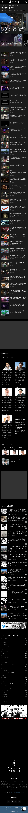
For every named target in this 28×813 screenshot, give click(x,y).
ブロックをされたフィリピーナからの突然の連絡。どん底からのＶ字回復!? (18, 208)
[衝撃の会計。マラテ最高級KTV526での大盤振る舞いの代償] (5, 116)
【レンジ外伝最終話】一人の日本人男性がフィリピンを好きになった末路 (17, 548)
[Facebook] (8, 802)
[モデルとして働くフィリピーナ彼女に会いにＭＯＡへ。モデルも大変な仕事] (5, 151)
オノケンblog (8, 5)
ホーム (2, 5)
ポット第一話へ (5, 410)
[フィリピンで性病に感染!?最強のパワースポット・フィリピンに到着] (5, 306)
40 (25, 551)
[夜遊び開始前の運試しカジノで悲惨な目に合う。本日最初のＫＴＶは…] (5, 299)
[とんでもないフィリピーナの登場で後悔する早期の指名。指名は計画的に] (5, 180)
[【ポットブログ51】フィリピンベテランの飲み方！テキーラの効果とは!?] (4, 615)
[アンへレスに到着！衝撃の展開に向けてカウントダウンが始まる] (5, 54)
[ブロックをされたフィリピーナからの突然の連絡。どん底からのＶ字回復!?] (5, 208)
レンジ (9, 528)
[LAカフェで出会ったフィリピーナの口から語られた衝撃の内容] (5, 145)
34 (25, 574)
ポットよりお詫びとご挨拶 (15, 592)
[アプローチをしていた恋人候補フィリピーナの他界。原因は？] (5, 313)
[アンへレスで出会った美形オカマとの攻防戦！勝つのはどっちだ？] (11, 42)
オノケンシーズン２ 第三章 (17, 10)
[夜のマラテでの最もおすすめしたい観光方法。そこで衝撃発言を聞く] (5, 257)
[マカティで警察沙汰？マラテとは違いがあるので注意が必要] (5, 81)
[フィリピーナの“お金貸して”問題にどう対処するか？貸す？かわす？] (5, 222)
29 (25, 602)
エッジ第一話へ (5, 439)
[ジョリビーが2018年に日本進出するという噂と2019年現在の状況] (5, 285)
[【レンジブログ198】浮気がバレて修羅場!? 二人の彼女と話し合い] (4, 527)
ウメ (9, 574)
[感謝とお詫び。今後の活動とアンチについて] (4, 579)
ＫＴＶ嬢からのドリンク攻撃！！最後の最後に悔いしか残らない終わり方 (18, 229)
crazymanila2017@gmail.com (17, 792)
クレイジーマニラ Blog (14, 807)
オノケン (2, 32)
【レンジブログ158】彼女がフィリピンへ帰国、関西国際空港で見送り (17, 586)
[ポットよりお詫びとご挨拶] (4, 594)
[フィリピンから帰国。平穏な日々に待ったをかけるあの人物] (14, 23)
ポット (9, 514)
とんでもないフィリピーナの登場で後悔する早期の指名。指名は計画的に (18, 180)
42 (25, 528)
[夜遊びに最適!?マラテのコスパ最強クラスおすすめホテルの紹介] (5, 201)
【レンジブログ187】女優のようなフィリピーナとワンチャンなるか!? (17, 540)
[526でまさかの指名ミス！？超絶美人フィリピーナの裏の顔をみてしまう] (5, 187)
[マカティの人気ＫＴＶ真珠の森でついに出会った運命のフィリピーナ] (5, 264)
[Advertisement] (14, 335)
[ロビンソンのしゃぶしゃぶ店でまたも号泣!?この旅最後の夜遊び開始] (5, 236)
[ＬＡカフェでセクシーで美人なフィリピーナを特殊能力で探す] (5, 68)
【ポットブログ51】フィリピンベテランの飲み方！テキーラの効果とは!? (17, 615)
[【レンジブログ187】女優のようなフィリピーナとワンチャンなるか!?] (4, 541)
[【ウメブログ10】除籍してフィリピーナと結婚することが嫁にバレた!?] (4, 571)
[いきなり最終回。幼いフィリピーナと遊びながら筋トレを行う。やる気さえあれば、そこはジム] (4, 519)
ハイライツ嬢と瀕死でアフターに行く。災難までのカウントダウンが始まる (18, 109)
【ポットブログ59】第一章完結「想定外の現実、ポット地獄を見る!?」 (17, 511)
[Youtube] (19, 802)
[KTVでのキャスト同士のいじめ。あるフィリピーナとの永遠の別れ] (5, 61)
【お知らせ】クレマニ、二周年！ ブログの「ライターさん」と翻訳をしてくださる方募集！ (20, 430)
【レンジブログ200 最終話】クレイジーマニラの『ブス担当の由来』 (17, 556)
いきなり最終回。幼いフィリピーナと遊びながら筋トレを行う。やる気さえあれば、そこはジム (17, 518)
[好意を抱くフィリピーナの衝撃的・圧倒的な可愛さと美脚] (5, 130)
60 (25, 514)
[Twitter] (16, 802)
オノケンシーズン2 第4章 (6, 10)
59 (25, 521)
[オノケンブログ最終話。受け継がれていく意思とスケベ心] (4, 534)
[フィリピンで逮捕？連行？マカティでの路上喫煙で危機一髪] (5, 75)
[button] (2, 2)
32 (25, 589)
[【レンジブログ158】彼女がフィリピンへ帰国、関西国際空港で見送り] (4, 586)
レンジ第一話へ (18, 384)
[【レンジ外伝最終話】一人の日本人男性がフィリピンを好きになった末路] (4, 549)
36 (25, 559)
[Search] (26, 2)
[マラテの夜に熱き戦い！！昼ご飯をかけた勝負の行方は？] (5, 159)
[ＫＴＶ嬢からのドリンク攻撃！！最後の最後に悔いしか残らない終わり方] (5, 229)
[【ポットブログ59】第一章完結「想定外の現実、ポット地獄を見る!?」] (4, 511)
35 (25, 565)
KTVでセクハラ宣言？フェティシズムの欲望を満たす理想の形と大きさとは (18, 172)
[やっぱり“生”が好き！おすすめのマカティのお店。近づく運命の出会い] (5, 271)
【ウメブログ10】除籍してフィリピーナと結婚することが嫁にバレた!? (17, 571)
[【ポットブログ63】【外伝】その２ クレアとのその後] (4, 608)
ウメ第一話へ (18, 410)
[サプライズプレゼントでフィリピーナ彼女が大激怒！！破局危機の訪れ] (5, 95)
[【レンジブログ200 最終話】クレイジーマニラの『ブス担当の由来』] (4, 556)
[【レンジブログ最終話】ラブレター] (4, 601)
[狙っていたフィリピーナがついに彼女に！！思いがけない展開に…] (5, 215)
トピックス (6, 807)
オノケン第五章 (4, 25)
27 (25, 618)
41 (25, 535)
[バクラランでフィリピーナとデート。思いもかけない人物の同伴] (5, 250)
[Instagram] (12, 801)
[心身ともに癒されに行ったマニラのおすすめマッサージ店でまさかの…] (5, 278)
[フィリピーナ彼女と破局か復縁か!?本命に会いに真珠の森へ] (5, 88)
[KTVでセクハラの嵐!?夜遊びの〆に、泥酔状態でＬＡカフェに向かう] (5, 166)
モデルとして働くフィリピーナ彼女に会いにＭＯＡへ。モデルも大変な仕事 (18, 151)
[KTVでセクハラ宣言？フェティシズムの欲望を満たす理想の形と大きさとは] (5, 173)
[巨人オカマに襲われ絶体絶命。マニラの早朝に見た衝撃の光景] (5, 102)
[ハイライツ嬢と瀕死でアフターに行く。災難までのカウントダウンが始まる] (5, 109)
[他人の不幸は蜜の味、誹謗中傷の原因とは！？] (4, 564)
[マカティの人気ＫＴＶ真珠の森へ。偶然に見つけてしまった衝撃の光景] (5, 138)
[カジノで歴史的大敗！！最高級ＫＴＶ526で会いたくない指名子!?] (5, 123)
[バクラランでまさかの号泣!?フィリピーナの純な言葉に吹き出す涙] (5, 243)
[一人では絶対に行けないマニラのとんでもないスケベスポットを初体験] (5, 292)
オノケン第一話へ (6, 384)
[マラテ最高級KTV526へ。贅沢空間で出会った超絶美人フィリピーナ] (5, 194)
